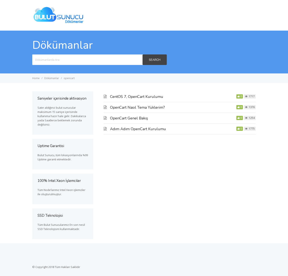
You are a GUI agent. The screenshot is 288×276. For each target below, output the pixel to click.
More (248, 15)
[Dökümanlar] (58, 22)
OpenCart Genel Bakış (129, 118)
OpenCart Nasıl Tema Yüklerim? (137, 107)
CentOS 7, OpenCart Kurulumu (136, 96)
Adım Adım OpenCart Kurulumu (138, 128)
